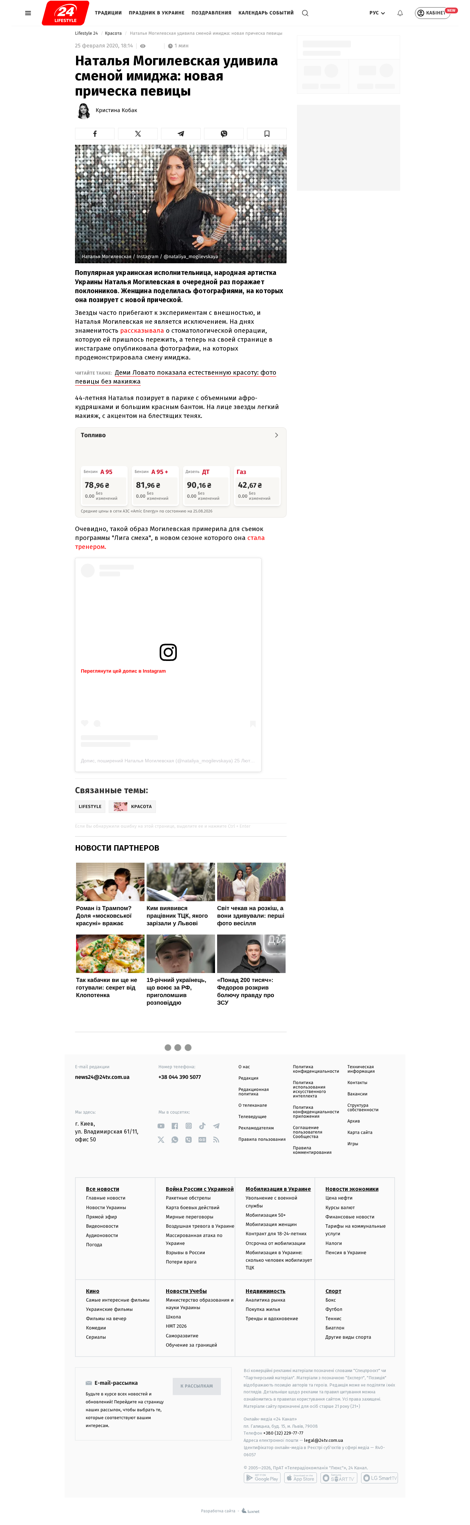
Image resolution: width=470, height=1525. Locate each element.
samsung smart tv (379, 1478)
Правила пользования (262, 1139)
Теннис (333, 1319)
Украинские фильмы (109, 1309)
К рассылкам (197, 1386)
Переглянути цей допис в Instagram (123, 671)
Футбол (333, 1309)
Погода (94, 1245)
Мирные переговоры (189, 1217)
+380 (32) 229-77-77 (283, 1433)
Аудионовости (102, 1235)
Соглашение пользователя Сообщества (307, 1132)
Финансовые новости (349, 1217)
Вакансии (357, 1094)
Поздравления (212, 13)
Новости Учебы (186, 1291)
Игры (353, 1144)
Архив (354, 1121)
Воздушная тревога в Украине (200, 1226)
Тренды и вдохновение (272, 1319)
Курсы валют (340, 1208)
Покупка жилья (263, 1309)
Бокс (330, 1300)
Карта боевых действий (193, 1208)
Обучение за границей (191, 1345)
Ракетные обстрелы (188, 1198)
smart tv (338, 1478)
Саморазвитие (182, 1336)
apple (300, 1478)
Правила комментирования (312, 1150)
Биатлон (334, 1328)
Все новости (102, 1189)
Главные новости (106, 1198)
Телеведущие (252, 1117)
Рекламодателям (256, 1128)
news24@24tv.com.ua (102, 1077)
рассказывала (143, 330)
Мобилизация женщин (271, 1224)
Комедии (96, 1328)
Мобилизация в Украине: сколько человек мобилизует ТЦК (279, 1260)
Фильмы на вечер (106, 1319)
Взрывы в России (185, 1253)
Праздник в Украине (157, 13)
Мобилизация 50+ (266, 1215)
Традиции (108, 13)
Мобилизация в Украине (278, 1189)
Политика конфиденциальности (316, 1069)
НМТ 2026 (176, 1326)
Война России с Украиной (200, 1189)
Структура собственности (363, 1107)
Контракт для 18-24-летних (276, 1234)
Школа (173, 1317)
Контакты (357, 1083)
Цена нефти (339, 1198)
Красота (114, 33)
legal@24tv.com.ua (323, 1440)
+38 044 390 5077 (180, 1077)
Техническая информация (361, 1069)
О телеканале (252, 1105)
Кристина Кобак (116, 110)
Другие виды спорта (348, 1337)
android (262, 1478)
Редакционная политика (253, 1091)
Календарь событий (266, 13)
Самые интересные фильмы (117, 1300)
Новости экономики (351, 1189)
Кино (92, 1291)
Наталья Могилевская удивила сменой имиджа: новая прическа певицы (206, 33)
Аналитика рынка (266, 1300)
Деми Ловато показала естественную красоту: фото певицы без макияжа (175, 376)
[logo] (65, 13)
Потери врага (181, 1262)
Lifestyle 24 (87, 33)
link (161, 1126)
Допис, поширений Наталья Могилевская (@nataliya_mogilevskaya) (157, 760)
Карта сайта (360, 1132)
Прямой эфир (101, 1217)
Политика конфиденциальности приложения (316, 1112)
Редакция (248, 1078)
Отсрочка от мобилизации (276, 1243)
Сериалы (96, 1337)
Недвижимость (266, 1291)
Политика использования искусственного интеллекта (309, 1089)
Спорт (333, 1291)
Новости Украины (106, 1208)
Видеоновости (102, 1226)
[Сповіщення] (400, 13)
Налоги (333, 1243)
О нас (244, 1067)
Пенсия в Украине (345, 1253)
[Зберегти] (266, 133)
